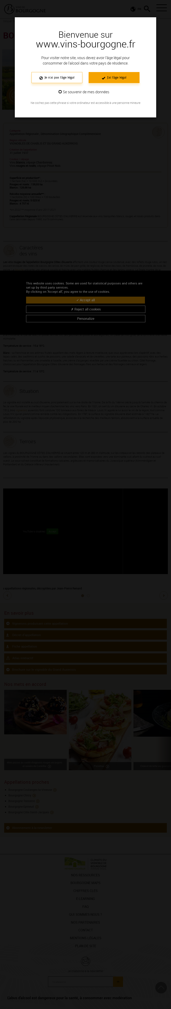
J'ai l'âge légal (116, 77)
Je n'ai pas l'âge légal (59, 77)
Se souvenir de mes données (86, 91)
